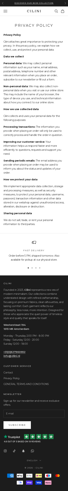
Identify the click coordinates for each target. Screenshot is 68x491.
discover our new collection (34, 3)
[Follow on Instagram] (5, 451)
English (32, 460)
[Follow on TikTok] (14, 451)
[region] (34, 251)
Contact (8, 372)
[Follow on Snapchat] (23, 451)
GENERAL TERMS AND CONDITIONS (26, 384)
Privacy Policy (11, 378)
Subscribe (17, 424)
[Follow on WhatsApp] (32, 451)
